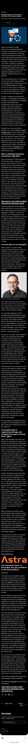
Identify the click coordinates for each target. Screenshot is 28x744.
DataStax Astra (6, 132)
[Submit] (25, 722)
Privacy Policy (4, 731)
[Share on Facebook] (2, 694)
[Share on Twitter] (5, 694)
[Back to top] (25, 738)
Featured (3, 12)
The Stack (8, 22)
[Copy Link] (12, 694)
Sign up (3, 728)
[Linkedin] (2, 738)
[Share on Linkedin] (9, 694)
